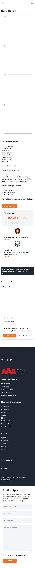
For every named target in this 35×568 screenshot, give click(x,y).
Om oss (3, 443)
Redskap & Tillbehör (7, 421)
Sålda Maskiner (6, 427)
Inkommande (5, 424)
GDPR (3, 449)
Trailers (3, 415)
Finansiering (5, 440)
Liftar (3, 418)
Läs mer (6, 239)
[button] (32, 3)
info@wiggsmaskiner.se (8, 395)
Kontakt (3, 446)
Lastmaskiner (5, 409)
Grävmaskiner (5, 406)
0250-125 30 (8, 392)
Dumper (3, 412)
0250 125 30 (17, 218)
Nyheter (3, 438)
